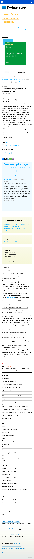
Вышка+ (4, 438)
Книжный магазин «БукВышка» (10, 503)
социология (18, 230)
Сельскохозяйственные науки (13, 258)
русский (8, 142)
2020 (8, 241)
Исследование (11, 297)
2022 (26, 239)
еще (17, 241)
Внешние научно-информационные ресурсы (15, 489)
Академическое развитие (9, 483)
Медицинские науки (10, 256)
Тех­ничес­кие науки (10, 261)
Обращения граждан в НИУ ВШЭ (11, 396)
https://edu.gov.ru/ (7, 528)
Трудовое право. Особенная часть (13, 77)
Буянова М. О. (5, 79)
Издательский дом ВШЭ (9, 500)
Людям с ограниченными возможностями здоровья (17, 412)
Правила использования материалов (10, 29)
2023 (23, 239)
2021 (5, 241)
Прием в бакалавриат (8, 435)
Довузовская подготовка (9, 429)
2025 (17, 239)
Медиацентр (5, 509)
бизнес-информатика (9, 223)
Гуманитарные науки (10, 252)
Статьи (14, 14)
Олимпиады (5, 432)
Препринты (8, 21)
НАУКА (4, 465)
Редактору (30, 557)
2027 (11, 239)
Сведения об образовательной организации (15, 409)
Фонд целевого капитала (9, 399)
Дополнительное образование (11, 447)
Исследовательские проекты (10, 471)
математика (24, 228)
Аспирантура (5, 444)
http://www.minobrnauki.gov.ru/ (11, 521)
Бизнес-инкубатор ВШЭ (9, 453)
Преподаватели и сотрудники (11, 387)
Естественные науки (10, 254)
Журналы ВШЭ (6, 512)
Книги (5, 14)
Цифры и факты (6, 378)
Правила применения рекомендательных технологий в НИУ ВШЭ (16, 551)
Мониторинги (6, 474)
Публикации (16, 7)
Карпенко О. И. (19, 79)
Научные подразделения (9, 468)
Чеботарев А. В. (5, 96)
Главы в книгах (10, 17)
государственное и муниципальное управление (17, 224)
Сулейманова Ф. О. (23, 81)
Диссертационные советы (9, 477)
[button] (4, 167)
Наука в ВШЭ (23, 29)
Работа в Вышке (6, 418)
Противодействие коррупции (10, 402)
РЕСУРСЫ (5, 494)
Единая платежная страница (10, 415)
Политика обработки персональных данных (13, 548)
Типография (5, 506)
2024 (20, 239)
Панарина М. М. (7, 81)
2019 (11, 241)
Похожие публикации (16, 164)
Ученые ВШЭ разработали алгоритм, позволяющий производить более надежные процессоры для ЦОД (14, 334)
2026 (14, 239)
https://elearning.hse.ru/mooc (10, 534)
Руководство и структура (9, 381)
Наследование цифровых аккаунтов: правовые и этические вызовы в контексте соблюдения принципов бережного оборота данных (17, 174)
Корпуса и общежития (8, 390)
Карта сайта (5, 555)
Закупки (4, 393)
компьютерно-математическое (12, 228)
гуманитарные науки (9, 226)
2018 (14, 241)
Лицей (4, 426)
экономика (24, 230)
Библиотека (5, 497)
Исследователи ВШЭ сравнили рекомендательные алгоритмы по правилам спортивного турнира (17, 275)
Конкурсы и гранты (7, 486)
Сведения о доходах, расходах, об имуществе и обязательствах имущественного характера (16, 405)
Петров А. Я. (15, 81)
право (12, 230)
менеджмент (7, 230)
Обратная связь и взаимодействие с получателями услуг (17, 459)
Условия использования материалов (11, 545)
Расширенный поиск (20, 27)
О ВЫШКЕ (5, 375)
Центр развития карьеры (9, 450)
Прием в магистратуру (8, 441)
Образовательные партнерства (11, 456)
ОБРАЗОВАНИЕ (7, 423)
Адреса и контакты (18, 543)
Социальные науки (10, 260)
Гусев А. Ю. (12, 79)
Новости (5, 268)
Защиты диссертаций (8, 480)
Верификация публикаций (8, 27)
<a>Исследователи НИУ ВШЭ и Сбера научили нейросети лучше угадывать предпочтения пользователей (15, 309)
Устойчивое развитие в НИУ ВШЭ (12, 384)
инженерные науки (20, 226)
